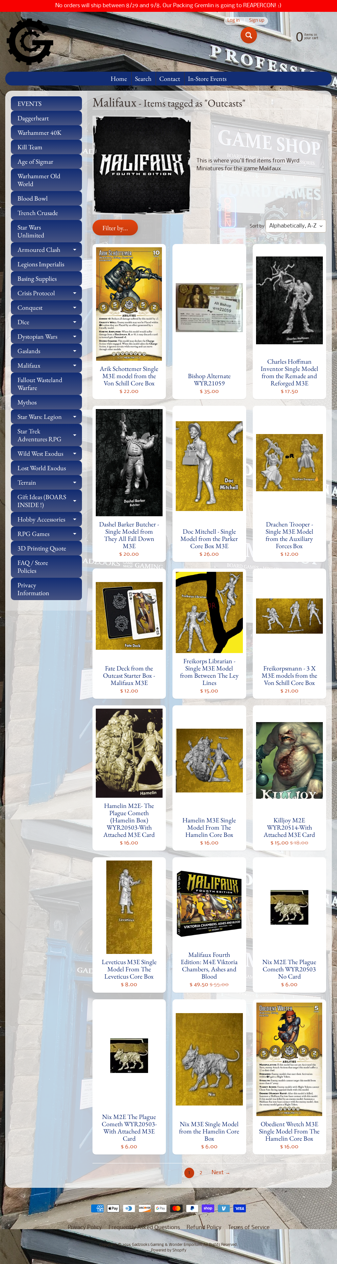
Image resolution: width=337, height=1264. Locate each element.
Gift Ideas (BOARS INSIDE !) (49, 501)
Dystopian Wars (49, 338)
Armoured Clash (49, 251)
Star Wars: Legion (49, 418)
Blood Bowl (32, 198)
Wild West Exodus (49, 455)
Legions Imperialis (40, 264)
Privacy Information (33, 589)
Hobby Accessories (49, 520)
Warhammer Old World (38, 180)
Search (143, 78)
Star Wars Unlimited (30, 231)
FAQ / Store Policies (32, 566)
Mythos (27, 402)
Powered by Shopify (168, 1250)
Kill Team (29, 147)
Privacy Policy (85, 1228)
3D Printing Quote (41, 548)
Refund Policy (204, 1228)
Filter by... (115, 228)
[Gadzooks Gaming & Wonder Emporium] (30, 41)
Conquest (49, 309)
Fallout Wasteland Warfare (39, 384)
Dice (49, 323)
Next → (221, 1173)
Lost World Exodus (41, 468)
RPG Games (49, 535)
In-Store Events (207, 78)
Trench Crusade (37, 212)
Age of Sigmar (35, 161)
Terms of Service (249, 1228)
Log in (233, 21)
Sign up (256, 21)
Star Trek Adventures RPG (49, 435)
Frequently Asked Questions (144, 1228)
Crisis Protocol (49, 294)
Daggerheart (33, 118)
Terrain (49, 484)
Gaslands (49, 352)
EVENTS (29, 103)
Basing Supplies (37, 278)
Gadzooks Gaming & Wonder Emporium (166, 1245)
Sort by (257, 226)
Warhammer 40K (39, 132)
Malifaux (49, 367)
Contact (169, 78)
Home (119, 78)
